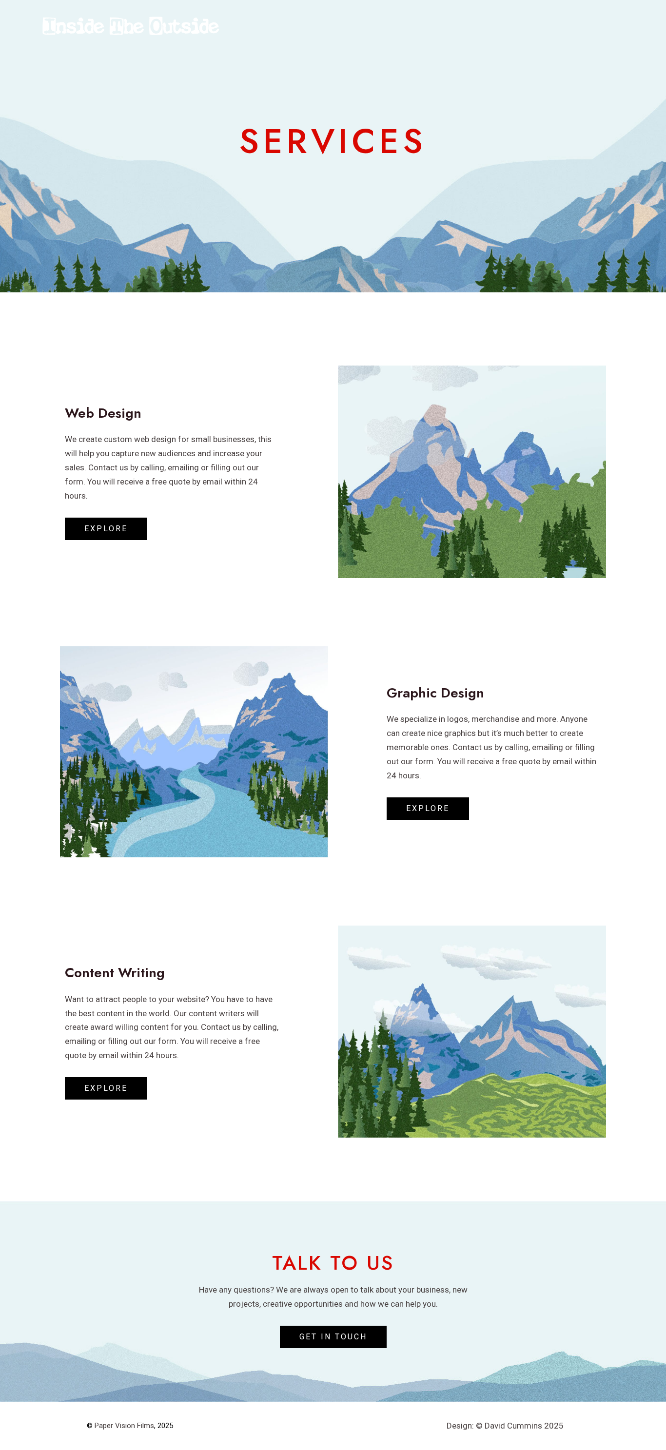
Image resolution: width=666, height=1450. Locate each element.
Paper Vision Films (124, 1425)
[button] (106, 529)
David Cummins (513, 1426)
